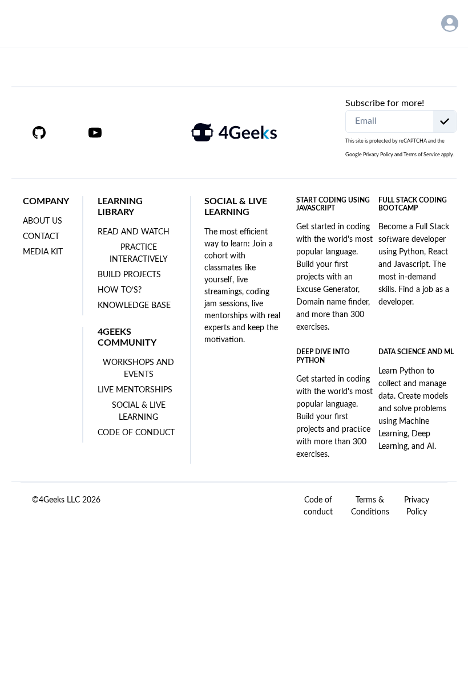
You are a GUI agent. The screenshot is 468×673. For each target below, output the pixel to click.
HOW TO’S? (120, 290)
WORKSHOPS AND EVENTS (138, 369)
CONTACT (41, 237)
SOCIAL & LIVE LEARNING (139, 411)
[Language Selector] (415, 23)
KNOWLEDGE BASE (134, 306)
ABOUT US (42, 221)
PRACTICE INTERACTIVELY (139, 253)
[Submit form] (444, 121)
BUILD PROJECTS (129, 275)
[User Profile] (450, 23)
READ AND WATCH (134, 232)
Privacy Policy (378, 154)
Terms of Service (422, 154)
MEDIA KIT (43, 252)
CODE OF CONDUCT (136, 433)
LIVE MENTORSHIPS (135, 390)
